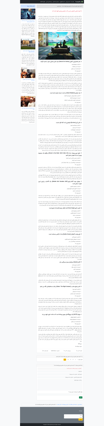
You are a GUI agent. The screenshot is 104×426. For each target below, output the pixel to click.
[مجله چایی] (79, 1)
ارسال (81, 397)
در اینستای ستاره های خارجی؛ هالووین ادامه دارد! (28, 80)
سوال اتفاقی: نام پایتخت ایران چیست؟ (75, 392)
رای (64, 359)
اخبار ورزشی (68, 1)
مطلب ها (72, 1)
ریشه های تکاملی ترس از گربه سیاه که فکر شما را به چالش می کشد (28, 21)
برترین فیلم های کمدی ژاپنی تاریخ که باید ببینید (28, 109)
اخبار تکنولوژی (62, 1)
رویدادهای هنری (49, 1)
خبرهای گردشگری (56, 1)
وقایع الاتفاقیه (42, 1)
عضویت (80, 419)
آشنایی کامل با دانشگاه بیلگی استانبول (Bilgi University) (28, 51)
